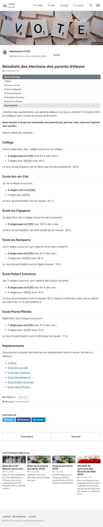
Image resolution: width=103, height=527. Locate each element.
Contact (56, 55)
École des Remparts (19, 377)
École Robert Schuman (14, 97)
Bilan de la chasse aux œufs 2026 (37, 467)
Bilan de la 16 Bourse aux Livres (12, 467)
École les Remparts (12, 93)
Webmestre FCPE (19, 51)
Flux (33, 517)
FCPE (11, 5)
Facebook (20, 517)
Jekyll (26, 521)
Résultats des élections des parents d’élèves (43, 66)
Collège (64, 5)
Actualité (38, 5)
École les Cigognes (12, 89)
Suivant (75, 436)
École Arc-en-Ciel (12, 85)
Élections (23, 397)
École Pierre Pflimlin (13, 101)
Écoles (51, 5)
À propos (78, 5)
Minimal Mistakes (37, 521)
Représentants (11, 105)
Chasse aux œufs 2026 (62, 467)
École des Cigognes (19, 372)
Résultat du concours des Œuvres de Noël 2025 (86, 470)
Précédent (27, 436)
